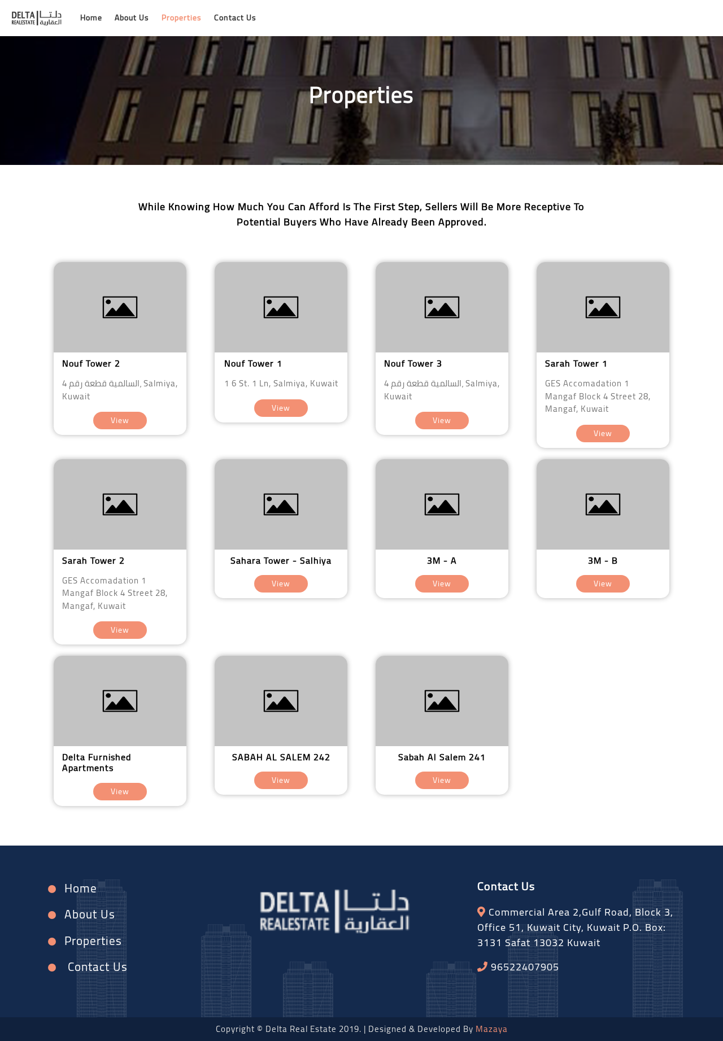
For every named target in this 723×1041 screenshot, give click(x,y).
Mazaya (492, 1029)
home (91, 17)
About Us (132, 17)
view (120, 420)
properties (182, 17)
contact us (235, 17)
